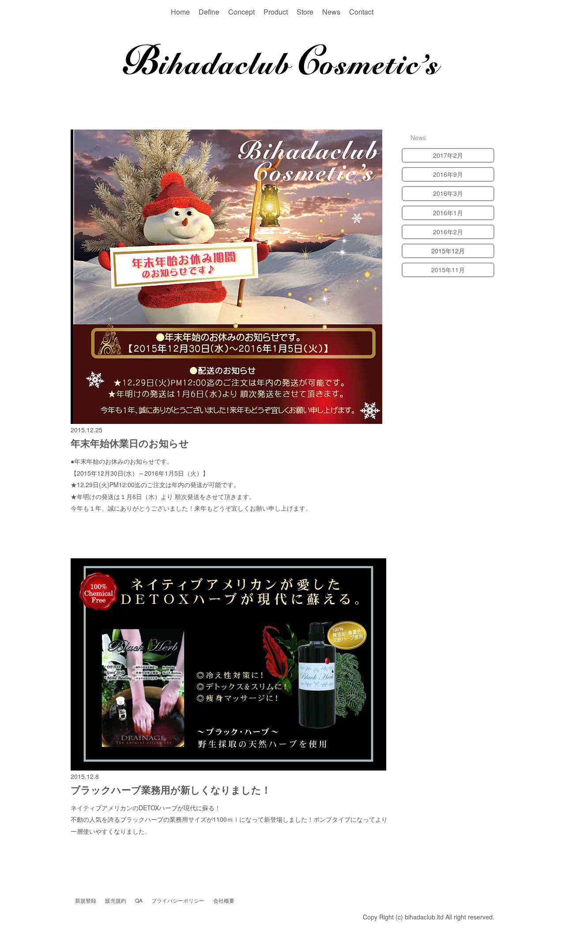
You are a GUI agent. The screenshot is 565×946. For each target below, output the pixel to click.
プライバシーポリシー (177, 900)
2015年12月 (448, 250)
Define (209, 12)
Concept (241, 12)
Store (305, 12)
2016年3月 (448, 193)
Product (276, 12)
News (331, 12)
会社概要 (223, 900)
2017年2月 (448, 155)
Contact (361, 12)
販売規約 (115, 900)
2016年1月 (448, 212)
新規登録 (85, 900)
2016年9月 (448, 174)
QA (139, 900)
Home (180, 12)
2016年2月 (448, 231)
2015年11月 (448, 269)
